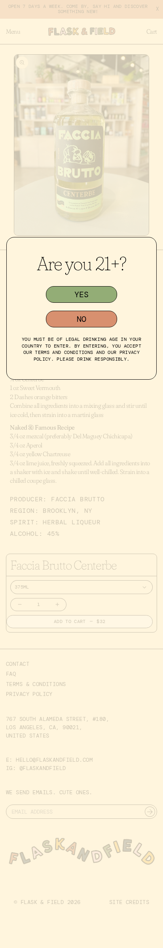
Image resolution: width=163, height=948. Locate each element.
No (81, 319)
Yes (81, 294)
